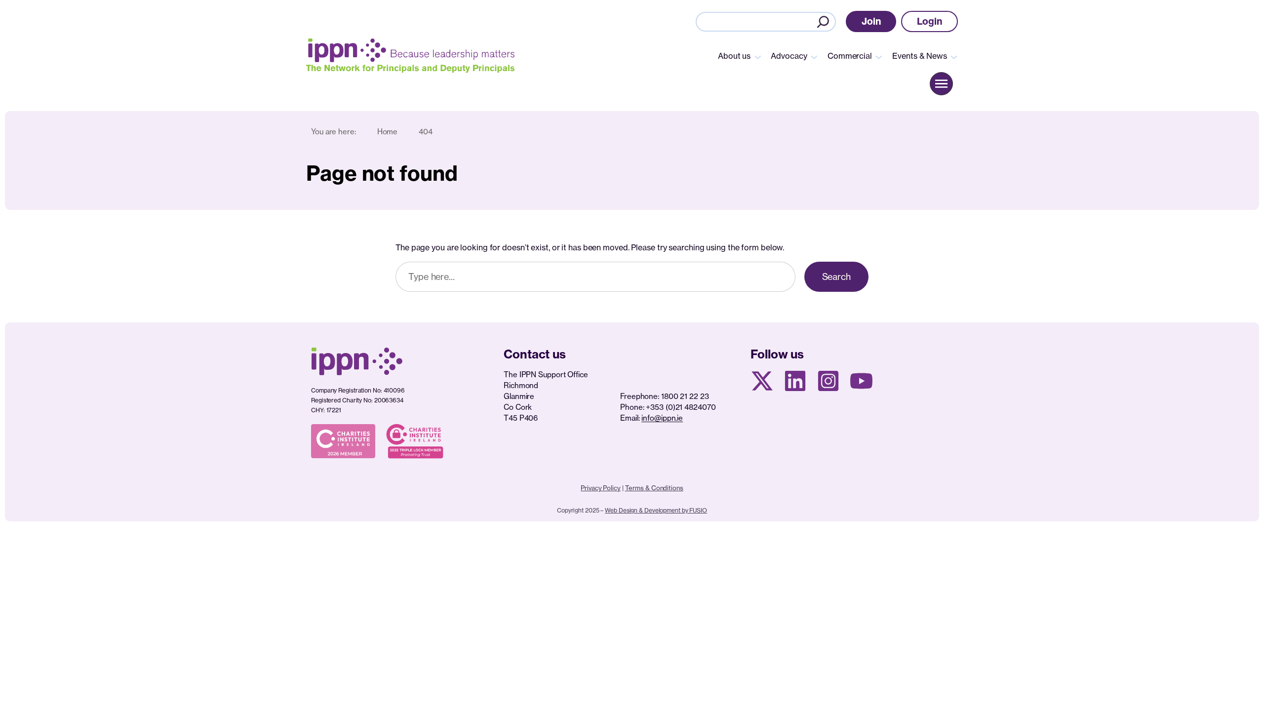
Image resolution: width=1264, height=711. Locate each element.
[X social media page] (762, 381)
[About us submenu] (758, 56)
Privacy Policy (601, 488)
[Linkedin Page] (795, 381)
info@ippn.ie (662, 418)
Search (836, 276)
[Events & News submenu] (954, 56)
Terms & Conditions (654, 488)
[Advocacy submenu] (814, 56)
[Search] (823, 22)
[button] (871, 21)
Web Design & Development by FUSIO (656, 510)
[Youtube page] (861, 381)
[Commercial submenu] (879, 56)
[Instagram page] (828, 381)
